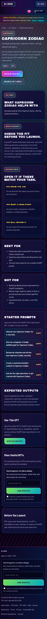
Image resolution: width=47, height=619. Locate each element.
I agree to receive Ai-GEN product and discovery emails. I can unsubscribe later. (20, 498)
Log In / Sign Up (38, 11)
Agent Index (5, 605)
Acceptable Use (28, 609)
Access (35, 605)
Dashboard (5, 609)
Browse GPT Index (13, 81)
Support (41, 20)
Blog (29, 605)
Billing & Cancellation (8, 614)
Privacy (19, 609)
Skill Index (14, 605)
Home (4, 28)
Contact (20, 614)
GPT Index (12, 28)
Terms (34, 20)
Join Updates (23, 491)
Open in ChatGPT (12, 74)
